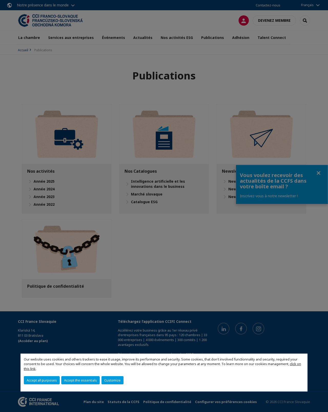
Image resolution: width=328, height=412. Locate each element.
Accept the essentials (80, 380)
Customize (112, 380)
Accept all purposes (42, 380)
